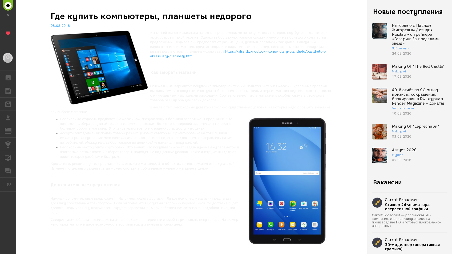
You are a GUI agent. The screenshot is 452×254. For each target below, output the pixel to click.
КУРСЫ (8, 157)
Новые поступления (408, 12)
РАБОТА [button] (8, 117)
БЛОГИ (8, 104)
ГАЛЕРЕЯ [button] (8, 77)
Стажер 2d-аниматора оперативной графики (407, 207)
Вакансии (387, 182)
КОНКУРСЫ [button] (8, 144)
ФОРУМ (8, 170)
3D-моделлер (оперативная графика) (412, 247)
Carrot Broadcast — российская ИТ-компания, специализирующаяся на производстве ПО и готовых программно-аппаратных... (406, 221)
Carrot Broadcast (402, 200)
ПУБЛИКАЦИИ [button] (8, 90)
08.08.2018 (60, 26)
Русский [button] (10, 184)
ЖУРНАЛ (11, 130)
